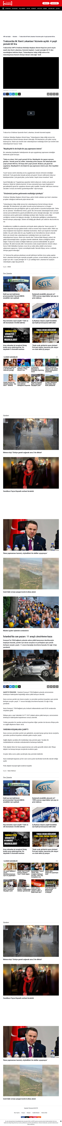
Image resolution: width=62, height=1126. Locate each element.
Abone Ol (46, 3)
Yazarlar (51, 8)
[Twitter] (7, 94)
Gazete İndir (54, 3)
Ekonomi (15, 8)
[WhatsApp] (16, 94)
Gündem (8, 8)
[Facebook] (4, 94)
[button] (51, 94)
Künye (23, 1112)
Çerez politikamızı (23, 1122)
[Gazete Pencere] (7, 3)
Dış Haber (22, 8)
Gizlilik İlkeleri (36, 1112)
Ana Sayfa (8, 36)
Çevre (58, 8)
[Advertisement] (31, 399)
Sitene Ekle (44, 1112)
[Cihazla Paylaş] (19, 94)
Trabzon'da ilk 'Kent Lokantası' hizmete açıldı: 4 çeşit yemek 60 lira (37, 36)
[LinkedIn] (13, 94)
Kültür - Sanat (42, 8)
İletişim (29, 1112)
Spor (28, 8)
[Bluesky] (10, 94)
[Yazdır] (48, 94)
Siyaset (33, 8)
